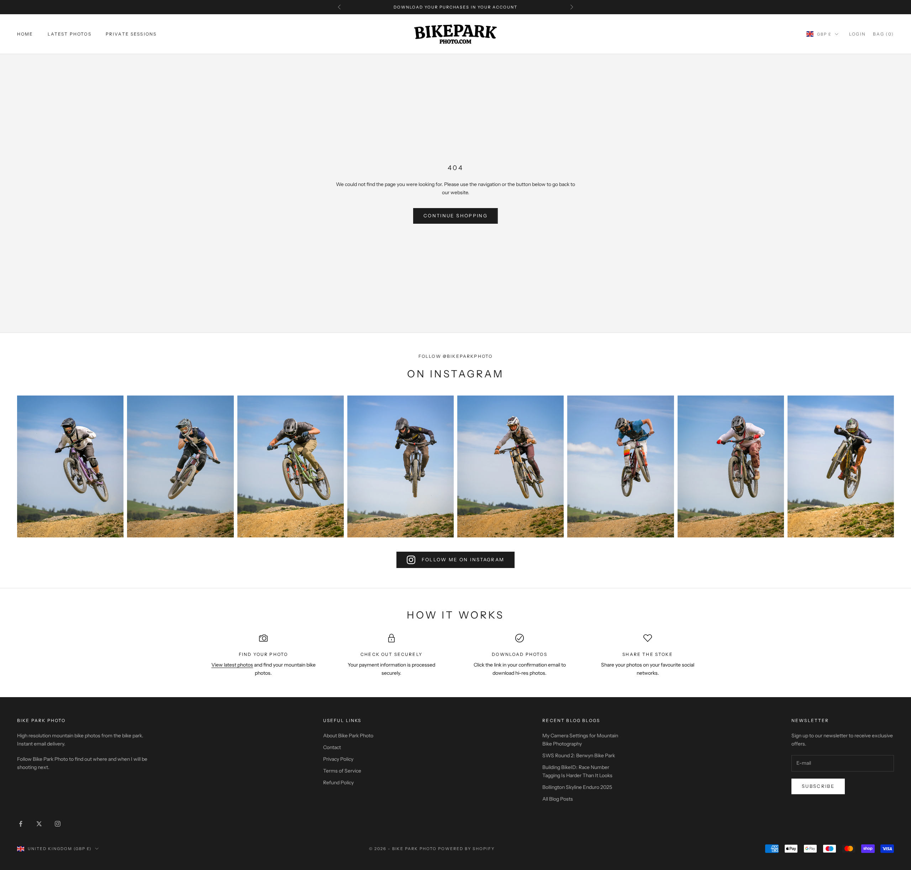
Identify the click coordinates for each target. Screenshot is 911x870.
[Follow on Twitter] (39, 823)
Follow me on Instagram (463, 559)
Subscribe (818, 786)
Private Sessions (131, 34)
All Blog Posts (557, 799)
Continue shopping (455, 215)
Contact (332, 747)
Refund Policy (338, 782)
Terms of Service (342, 771)
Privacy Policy (338, 759)
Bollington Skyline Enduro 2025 (577, 787)
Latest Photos (69, 34)
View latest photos (232, 665)
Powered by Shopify (466, 848)
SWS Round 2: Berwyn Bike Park (578, 755)
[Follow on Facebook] (20, 823)
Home (25, 34)
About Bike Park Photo (348, 735)
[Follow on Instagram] (57, 823)
